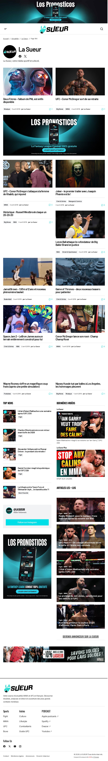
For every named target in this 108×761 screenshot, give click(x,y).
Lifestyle (23, 721)
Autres (22, 711)
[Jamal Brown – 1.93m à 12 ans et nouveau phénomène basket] (27, 272)
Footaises (7, 394)
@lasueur (19, 509)
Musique (7, 109)
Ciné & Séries (61, 201)
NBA (15, 222)
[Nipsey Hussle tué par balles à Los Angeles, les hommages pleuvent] (80, 366)
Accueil (6, 39)
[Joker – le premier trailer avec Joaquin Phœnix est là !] (80, 174)
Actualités (15, 39)
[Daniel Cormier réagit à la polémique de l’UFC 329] (9, 473)
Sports (6, 711)
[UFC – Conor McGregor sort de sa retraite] (80, 81)
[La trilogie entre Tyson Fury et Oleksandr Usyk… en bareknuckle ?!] (9, 492)
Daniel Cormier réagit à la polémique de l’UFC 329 (34, 469)
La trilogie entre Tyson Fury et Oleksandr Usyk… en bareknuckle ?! (33, 488)
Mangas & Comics (75, 201)
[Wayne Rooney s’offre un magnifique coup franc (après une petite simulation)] (27, 366)
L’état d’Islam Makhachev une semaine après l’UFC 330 (34, 412)
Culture (22, 716)
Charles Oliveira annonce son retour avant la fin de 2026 (34, 431)
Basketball (7, 299)
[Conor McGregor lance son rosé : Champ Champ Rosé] (80, 319)
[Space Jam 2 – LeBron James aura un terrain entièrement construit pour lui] (27, 319)
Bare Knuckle (23, 493)
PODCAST (46, 711)
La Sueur (24, 39)
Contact (6, 756)
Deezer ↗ (46, 726)
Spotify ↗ (46, 721)
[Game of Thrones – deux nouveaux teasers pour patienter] (80, 272)
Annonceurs (30, 756)
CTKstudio (96, 757)
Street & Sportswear (69, 252)
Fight (20, 417)
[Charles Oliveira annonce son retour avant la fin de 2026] (9, 435)
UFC (5, 726)
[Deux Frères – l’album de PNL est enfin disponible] (27, 81)
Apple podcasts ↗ (50, 716)
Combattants (25, 726)
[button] (5, 29)
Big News (59, 109)
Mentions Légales (17, 756)
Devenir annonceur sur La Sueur (81, 636)
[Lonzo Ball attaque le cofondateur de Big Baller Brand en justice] (80, 224)
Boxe (5, 731)
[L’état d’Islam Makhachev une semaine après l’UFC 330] (9, 416)
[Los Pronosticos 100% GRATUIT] (54, 12)
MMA (68, 109)
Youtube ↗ (47, 731)
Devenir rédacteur (43, 756)
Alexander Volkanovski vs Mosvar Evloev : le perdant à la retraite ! (32, 450)
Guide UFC (24, 731)
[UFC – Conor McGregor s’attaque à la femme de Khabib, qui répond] (27, 174)
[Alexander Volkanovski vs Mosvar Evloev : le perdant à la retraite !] (9, 454)
